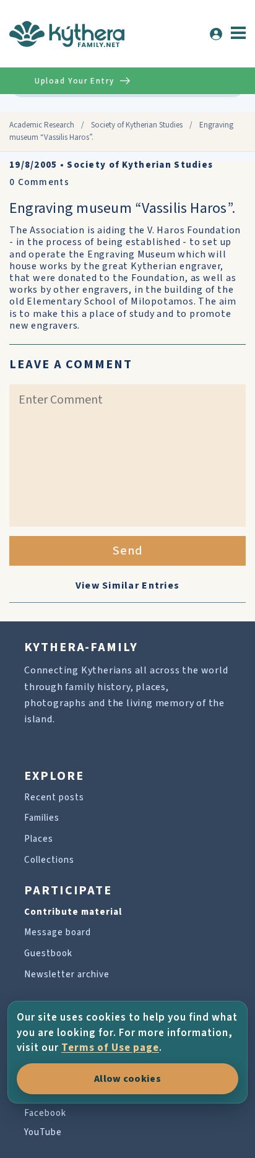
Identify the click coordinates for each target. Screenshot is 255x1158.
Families (41, 817)
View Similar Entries (128, 585)
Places (38, 838)
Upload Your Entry (74, 81)
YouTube (43, 1132)
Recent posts (54, 797)
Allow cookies (127, 1079)
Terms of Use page (110, 1047)
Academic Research (41, 125)
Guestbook (48, 953)
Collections (49, 859)
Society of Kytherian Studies (137, 125)
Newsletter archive (67, 974)
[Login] (216, 34)
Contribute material (73, 911)
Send (128, 551)
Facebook (45, 1113)
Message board (57, 932)
